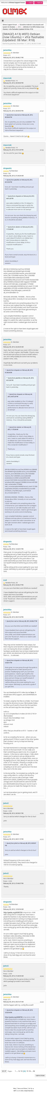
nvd (5, 580)
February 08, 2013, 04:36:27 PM (13, 585)
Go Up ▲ (31, 1088)
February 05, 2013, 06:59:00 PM (13, 83)
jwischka (7, 50)
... (17, 1071)
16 (30, 1071)
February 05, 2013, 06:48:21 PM (13, 58)
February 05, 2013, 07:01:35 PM (13, 150)
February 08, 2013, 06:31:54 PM (13, 617)
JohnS (6, 803)
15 (27, 1071)
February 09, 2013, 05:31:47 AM (13, 1002)
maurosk (7, 78)
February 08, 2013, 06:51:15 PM (13, 839)
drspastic (7, 168)
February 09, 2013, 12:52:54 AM (13, 909)
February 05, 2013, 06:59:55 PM (13, 111)
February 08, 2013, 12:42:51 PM (13, 549)
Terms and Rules (22, 1088)
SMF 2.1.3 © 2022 (18, 1090)
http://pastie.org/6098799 (13, 912)
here (32, 692)
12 (19, 1071)
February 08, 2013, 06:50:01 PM (13, 813)
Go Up (4, 1071)
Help (14, 1088)
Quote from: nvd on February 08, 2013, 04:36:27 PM (22, 621)
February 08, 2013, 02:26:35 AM (13, 347)
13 (21, 1071)
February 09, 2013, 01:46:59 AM (13, 976)
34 (34, 1071)
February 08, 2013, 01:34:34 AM (13, 176)
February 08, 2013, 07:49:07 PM (13, 883)
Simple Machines (29, 1090)
